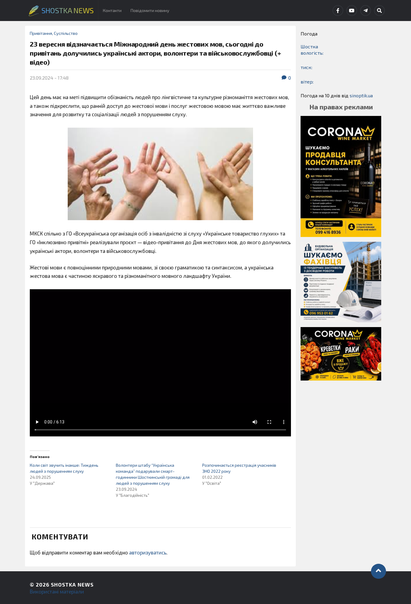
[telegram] (365, 10)
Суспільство (66, 33)
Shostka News (72, 584)
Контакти (112, 10)
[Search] (379, 10)
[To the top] (378, 571)
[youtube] (351, 10)
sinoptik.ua (361, 95)
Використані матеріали (57, 591)
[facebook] (337, 10)
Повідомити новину (150, 10)
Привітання (41, 33)
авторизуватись (147, 552)
